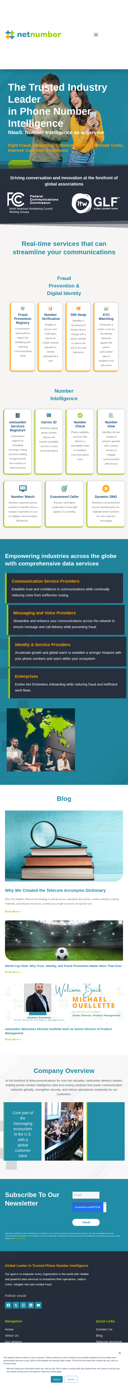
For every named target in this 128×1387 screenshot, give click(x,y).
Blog (64, 798)
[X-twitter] (15, 1305)
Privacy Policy (19, 1238)
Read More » (13, 911)
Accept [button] (57, 1379)
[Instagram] (23, 1305)
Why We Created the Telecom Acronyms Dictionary (55, 890)
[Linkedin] (31, 1305)
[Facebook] (8, 1305)
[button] (96, 34)
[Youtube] (38, 1305)
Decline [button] (71, 1379)
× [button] (120, 1352)
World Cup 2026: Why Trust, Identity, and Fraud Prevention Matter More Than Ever (64, 966)
